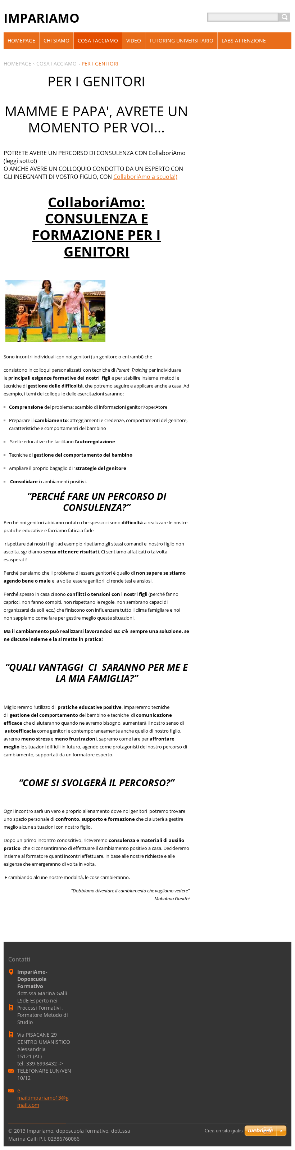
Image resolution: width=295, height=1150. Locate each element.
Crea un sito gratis (224, 1130)
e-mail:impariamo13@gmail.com (43, 1097)
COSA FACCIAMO (56, 63)
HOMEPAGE (17, 63)
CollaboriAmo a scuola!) (145, 177)
